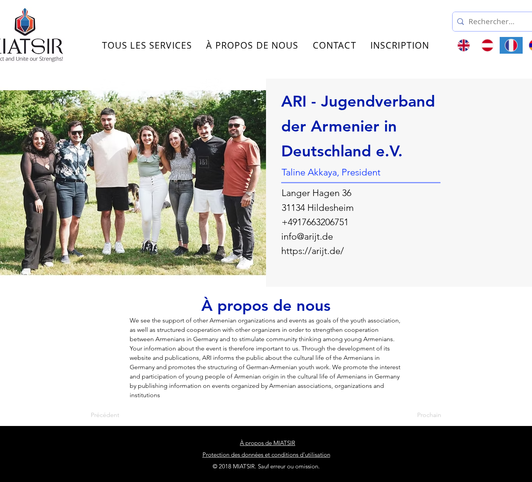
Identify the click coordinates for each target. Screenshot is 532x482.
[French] (511, 45)
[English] (464, 45)
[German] (487, 45)
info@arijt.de (307, 236)
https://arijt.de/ (312, 250)
